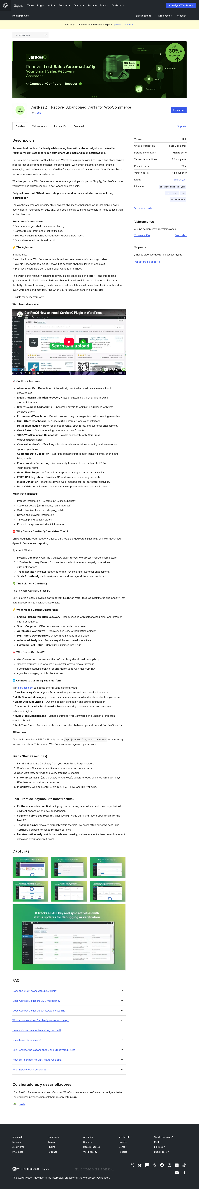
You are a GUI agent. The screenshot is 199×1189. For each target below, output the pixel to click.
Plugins (51, 1146)
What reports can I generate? (29, 1069)
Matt (158, 1142)
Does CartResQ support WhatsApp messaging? (39, 1010)
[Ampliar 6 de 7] (121, 884)
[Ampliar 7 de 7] (121, 908)
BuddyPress (161, 1151)
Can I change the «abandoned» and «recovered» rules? (44, 1049)
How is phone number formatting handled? (36, 1030)
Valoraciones (39, 126)
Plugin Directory (20, 15)
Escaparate (54, 1137)
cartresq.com (25, 687)
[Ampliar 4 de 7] (44, 884)
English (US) (180, 179)
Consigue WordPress (181, 5)
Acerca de (17, 1137)
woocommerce (178, 199)
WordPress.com (163, 1137)
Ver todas (181, 235)
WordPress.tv (91, 1151)
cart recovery (172, 193)
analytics (181, 187)
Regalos (124, 1151)
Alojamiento (18, 1146)
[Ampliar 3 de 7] (121, 861)
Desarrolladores (91, 1146)
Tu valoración (142, 235)
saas (183, 193)
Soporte (182, 126)
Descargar (179, 110)
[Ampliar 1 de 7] (44, 861)
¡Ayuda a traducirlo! (124, 24)
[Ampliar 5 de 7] (82, 884)
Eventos (123, 1142)
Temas (51, 1142)
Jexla (38, 112)
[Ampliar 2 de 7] (82, 861)
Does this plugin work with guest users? (35, 991)
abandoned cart (167, 187)
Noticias (16, 1142)
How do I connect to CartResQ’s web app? (37, 1059)
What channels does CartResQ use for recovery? (40, 1020)
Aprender (88, 1137)
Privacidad (17, 1151)
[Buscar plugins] (45, 35)
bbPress (159, 1146)
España (45, 1169)
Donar (123, 1146)
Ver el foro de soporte (147, 261)
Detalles (20, 126)
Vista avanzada (143, 208)
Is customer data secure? (26, 1040)
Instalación (60, 126)
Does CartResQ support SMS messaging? (36, 1000)
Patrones (52, 1151)
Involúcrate (124, 1137)
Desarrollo (79, 126)
